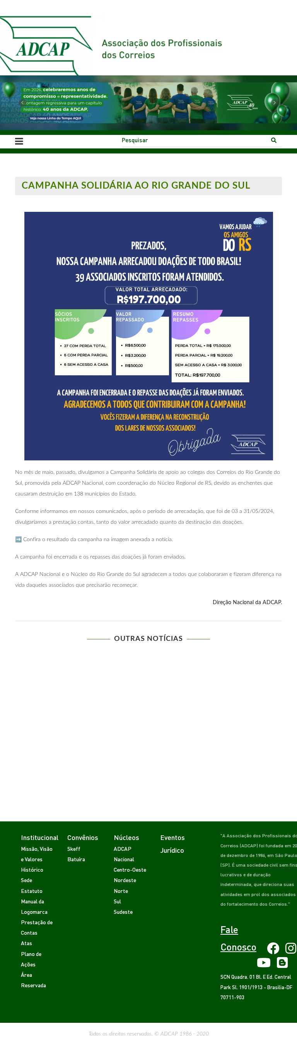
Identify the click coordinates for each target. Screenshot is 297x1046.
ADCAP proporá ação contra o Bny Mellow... (148, 677)
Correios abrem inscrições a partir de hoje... (148, 658)
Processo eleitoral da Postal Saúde (149, 732)
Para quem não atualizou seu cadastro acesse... (148, 695)
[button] (22, 102)
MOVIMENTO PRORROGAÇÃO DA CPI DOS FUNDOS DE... (148, 714)
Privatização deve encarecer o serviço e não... (148, 750)
